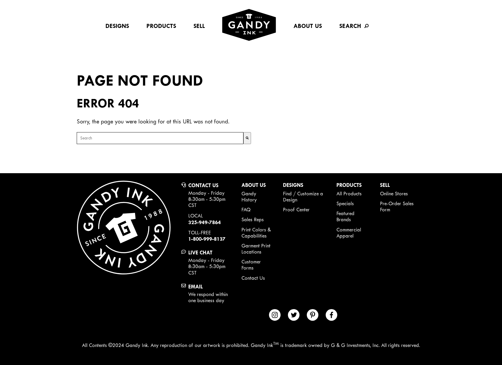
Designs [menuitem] (117, 25)
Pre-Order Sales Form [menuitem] (397, 206)
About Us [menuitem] (307, 25)
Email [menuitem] (195, 287)
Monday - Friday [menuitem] (206, 193)
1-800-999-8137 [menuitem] (206, 239)
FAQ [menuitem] (245, 209)
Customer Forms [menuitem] (251, 265)
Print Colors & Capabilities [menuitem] (256, 233)
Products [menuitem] (161, 25)
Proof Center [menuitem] (296, 209)
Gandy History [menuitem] (249, 197)
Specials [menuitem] (345, 203)
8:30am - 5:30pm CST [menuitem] (206, 202)
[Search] (247, 138)
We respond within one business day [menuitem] (208, 297)
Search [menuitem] (350, 25)
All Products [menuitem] (349, 193)
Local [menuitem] (195, 216)
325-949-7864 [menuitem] (204, 222)
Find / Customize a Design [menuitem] (303, 197)
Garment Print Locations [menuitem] (255, 249)
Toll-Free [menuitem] (199, 232)
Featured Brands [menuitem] (345, 216)
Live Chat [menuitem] (200, 252)
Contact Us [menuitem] (203, 185)
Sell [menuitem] (199, 25)
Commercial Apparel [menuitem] (348, 233)
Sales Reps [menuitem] (252, 219)
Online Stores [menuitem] (394, 193)
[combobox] (160, 138)
